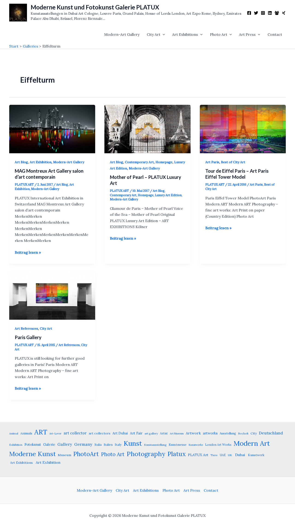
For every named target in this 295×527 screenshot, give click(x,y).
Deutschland (271, 433)
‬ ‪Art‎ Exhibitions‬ (21, 463)
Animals (26, 433)
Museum (64, 455)
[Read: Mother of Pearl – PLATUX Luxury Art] (147, 128)
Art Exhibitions (185, 34)
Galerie (49, 444)
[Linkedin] (270, 13)
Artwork (193, 433)
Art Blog (21, 162)
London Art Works (218, 444)
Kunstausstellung (155, 444)
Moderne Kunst (32, 454)
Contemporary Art (139, 162)
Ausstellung (228, 433)
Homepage (164, 162)
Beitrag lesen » (28, 252)
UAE (223, 455)
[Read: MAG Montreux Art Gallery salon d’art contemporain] (52, 128)
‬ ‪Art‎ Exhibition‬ (47, 462)
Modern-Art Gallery (121, 34)
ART (40, 432)
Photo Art (218, 34)
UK (230, 455)
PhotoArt (86, 454)
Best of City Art (233, 162)
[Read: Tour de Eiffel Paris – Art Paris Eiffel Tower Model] (243, 128)
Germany (83, 444)
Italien (108, 444)
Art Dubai (120, 433)
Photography (146, 454)
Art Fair (136, 433)
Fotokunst (32, 444)
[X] (256, 13)
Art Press (247, 34)
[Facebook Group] (277, 13)
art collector (75, 433)
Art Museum (177, 433)
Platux (177, 454)
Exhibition (15, 444)
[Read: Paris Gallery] (52, 295)
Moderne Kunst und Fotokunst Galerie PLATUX (95, 7)
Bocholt (243, 433)
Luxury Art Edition (168, 195)
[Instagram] (263, 13)
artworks (210, 433)
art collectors (99, 433)
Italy (118, 445)
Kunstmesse (177, 445)
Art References (26, 328)
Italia (98, 444)
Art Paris (212, 162)
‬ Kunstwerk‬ (255, 455)
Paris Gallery (28, 337)
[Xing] (284, 13)
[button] (162, 34)
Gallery (64, 444)
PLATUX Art (198, 455)
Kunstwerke (196, 444)
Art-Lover (55, 433)
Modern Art (251, 443)
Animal (13, 433)
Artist (164, 433)
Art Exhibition (40, 162)
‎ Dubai (239, 454)
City (254, 433)
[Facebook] (249, 13)
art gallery (151, 433)
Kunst (133, 443)
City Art (153, 34)
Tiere (214, 455)
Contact (275, 34)
